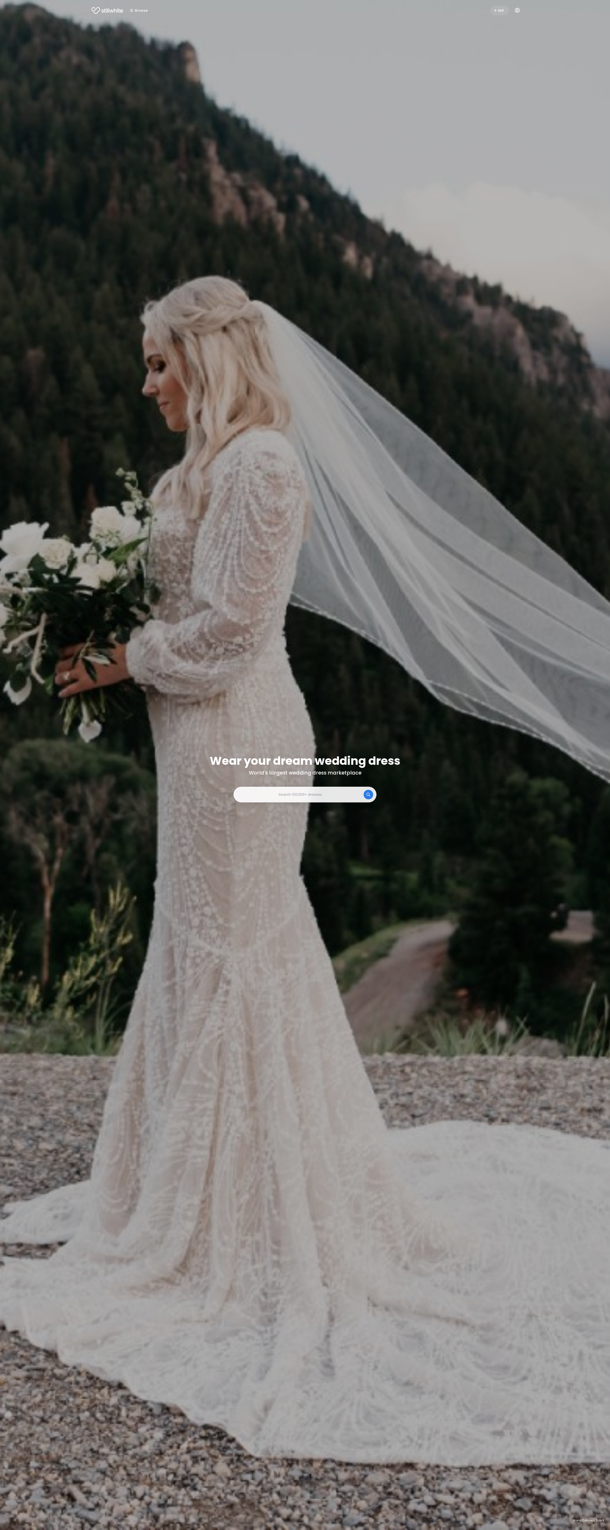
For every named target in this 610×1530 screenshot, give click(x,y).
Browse (141, 10)
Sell (501, 10)
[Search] (368, 794)
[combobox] (305, 794)
